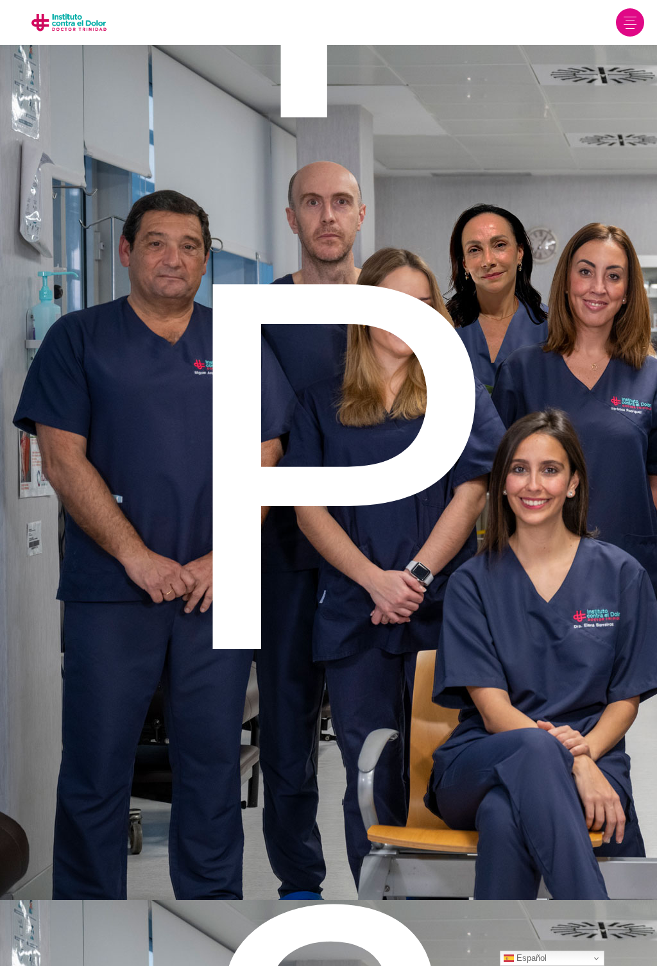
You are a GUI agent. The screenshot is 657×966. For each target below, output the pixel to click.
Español (530, 958)
